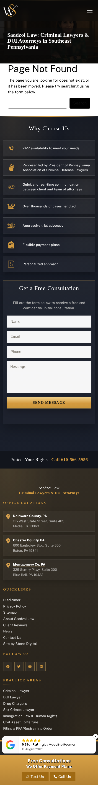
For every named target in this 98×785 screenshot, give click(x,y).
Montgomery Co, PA (29, 564)
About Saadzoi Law (18, 619)
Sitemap (10, 612)
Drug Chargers (15, 703)
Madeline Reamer (62, 744)
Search (80, 103)
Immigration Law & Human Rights (30, 716)
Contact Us (12, 637)
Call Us (64, 776)
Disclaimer (12, 600)
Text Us (37, 776)
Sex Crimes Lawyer (18, 710)
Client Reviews (15, 625)
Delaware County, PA (30, 516)
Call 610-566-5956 (69, 459)
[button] (95, 736)
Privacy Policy (14, 606)
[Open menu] (90, 11)
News (7, 631)
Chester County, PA (29, 540)
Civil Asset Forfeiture (20, 722)
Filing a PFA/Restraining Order (28, 728)
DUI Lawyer (12, 697)
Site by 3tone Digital (20, 644)
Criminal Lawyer (16, 691)
